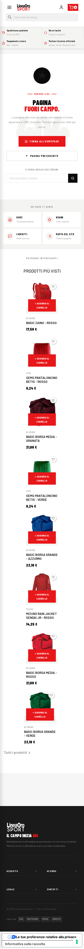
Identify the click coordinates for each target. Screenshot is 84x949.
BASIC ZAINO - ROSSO (41, 323)
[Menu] (9, 7)
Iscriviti (61, 7)
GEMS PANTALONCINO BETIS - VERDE (41, 497)
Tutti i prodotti (18, 752)
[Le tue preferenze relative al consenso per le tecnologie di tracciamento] (77, 942)
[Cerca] (72, 178)
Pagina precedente (44, 156)
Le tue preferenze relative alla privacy (46, 937)
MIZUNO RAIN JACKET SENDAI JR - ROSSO (41, 615)
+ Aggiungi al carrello (42, 305)
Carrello (75, 7)
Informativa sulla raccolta (25, 944)
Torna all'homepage (44, 141)
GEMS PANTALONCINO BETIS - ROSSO (41, 379)
